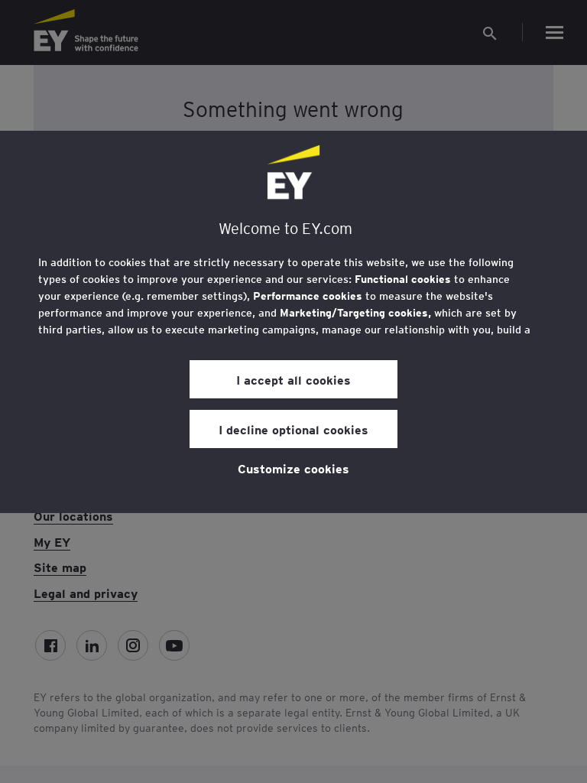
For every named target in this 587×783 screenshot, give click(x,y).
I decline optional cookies (293, 429)
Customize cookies (293, 468)
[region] (293, 322)
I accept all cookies (293, 379)
